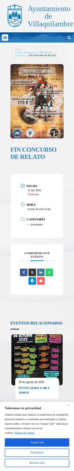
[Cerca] (70, 405)
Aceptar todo (37, 442)
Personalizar (37, 452)
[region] (37, 436)
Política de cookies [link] (24, 432)
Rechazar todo (37, 462)
